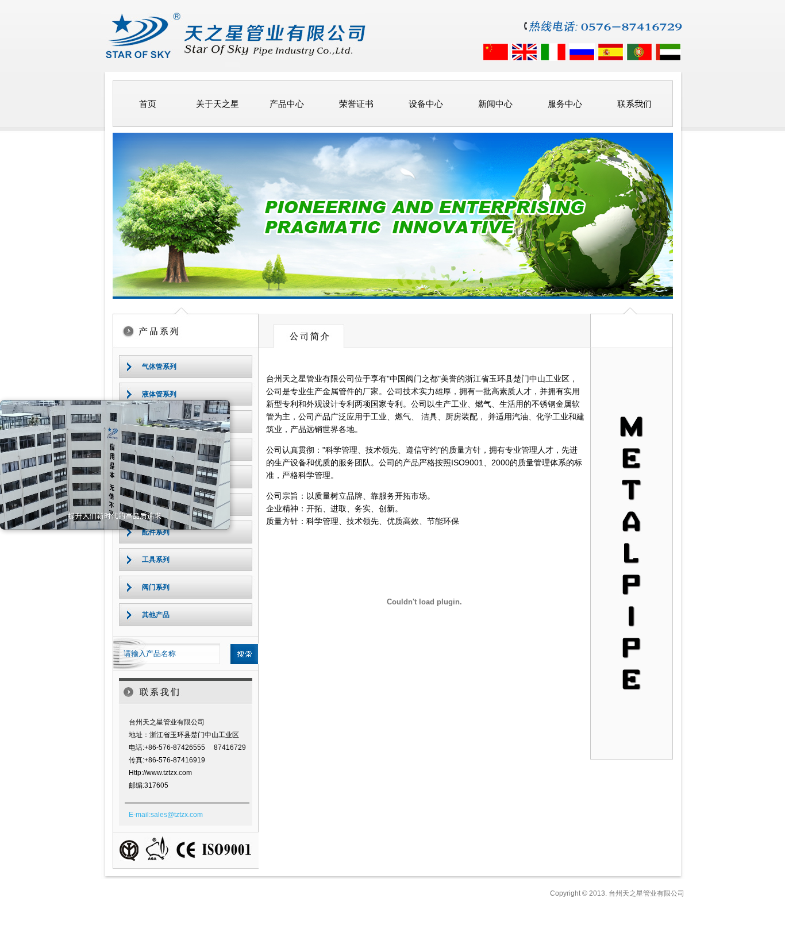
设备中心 (426, 104)
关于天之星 (217, 104)
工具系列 (156, 560)
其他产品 (156, 615)
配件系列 (156, 532)
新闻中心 (495, 104)
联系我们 (634, 104)
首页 (147, 104)
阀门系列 (156, 587)
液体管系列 (159, 394)
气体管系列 (159, 367)
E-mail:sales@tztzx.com (166, 815)
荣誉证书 (356, 104)
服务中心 (565, 104)
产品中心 (287, 104)
